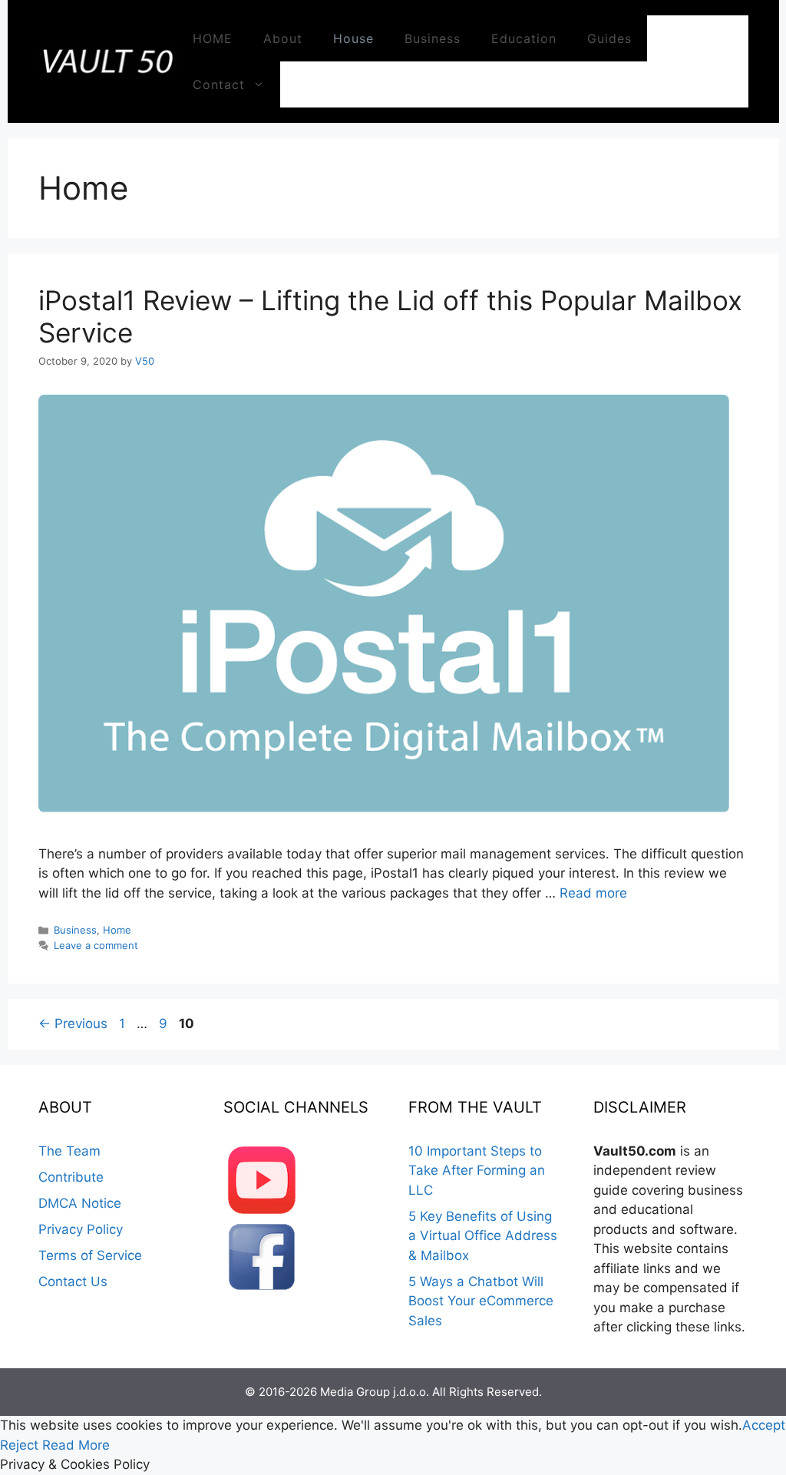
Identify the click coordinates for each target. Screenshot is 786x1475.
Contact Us (72, 1281)
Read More (76, 1445)
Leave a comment (96, 945)
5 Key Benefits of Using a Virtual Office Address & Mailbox (482, 1236)
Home (117, 930)
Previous (72, 1023)
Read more (593, 893)
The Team (69, 1151)
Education (523, 38)
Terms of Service (90, 1255)
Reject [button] (19, 1445)
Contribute (71, 1177)
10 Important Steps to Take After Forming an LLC (476, 1170)
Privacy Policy (80, 1229)
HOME (213, 38)
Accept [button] (763, 1425)
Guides (609, 38)
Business (433, 38)
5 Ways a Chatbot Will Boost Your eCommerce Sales (480, 1301)
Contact (219, 84)
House (353, 38)
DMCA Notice (79, 1203)
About (282, 38)
